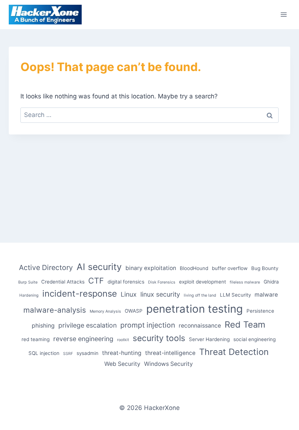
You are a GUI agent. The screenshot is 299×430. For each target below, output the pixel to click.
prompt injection (147, 325)
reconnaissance (200, 325)
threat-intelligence (170, 352)
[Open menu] (283, 14)
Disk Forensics (161, 282)
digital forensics (126, 282)
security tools (159, 338)
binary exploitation (150, 268)
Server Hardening (209, 339)
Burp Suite (28, 282)
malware (266, 294)
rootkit (123, 339)
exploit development (202, 282)
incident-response (79, 293)
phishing (43, 325)
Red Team (245, 324)
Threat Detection (234, 352)
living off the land (200, 295)
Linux (129, 294)
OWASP (134, 311)
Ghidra (271, 282)
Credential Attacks (63, 282)
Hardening (29, 295)
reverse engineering (83, 339)
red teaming (36, 339)
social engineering (254, 339)
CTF (96, 280)
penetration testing (194, 308)
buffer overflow (230, 268)
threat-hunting (121, 352)
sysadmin (87, 353)
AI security (99, 266)
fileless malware (245, 282)
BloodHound (194, 268)
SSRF (68, 353)
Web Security (122, 363)
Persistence (260, 311)
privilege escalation (87, 325)
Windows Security (168, 363)
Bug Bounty (264, 268)
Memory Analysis (105, 311)
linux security (160, 294)
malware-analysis (54, 309)
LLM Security (235, 295)
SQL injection (43, 353)
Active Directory (46, 267)
